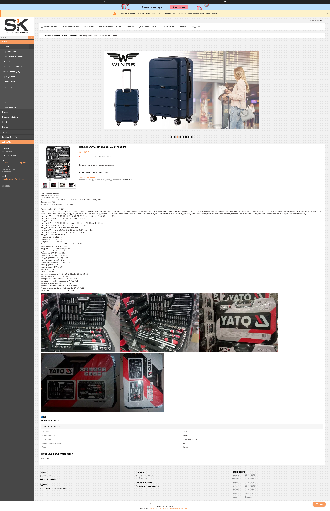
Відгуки (4, 132)
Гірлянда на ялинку (11, 77)
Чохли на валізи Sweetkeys (14, 56)
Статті (4, 122)
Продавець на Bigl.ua (165, 506)
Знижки (130, 26)
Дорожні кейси (9, 102)
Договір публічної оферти (12, 137)
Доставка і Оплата (149, 26)
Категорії (5, 46)
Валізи (6, 97)
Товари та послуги (52, 36)
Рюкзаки (6, 62)
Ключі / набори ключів (12, 67)
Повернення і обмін (10, 117)
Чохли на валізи (9, 107)
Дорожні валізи (9, 51)
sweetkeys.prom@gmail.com (13, 179)
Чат (321, 504)
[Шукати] (31, 38)
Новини (5, 112)
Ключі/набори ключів (110, 26)
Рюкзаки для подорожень (13, 92)
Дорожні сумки (9, 87)
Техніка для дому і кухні (12, 72)
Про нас (5, 127)
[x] (44, 417)
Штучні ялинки (9, 82)
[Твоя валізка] (17, 25)
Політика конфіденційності (180, 508)
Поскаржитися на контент (159, 508)
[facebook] (42, 417)
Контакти (169, 26)
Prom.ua (177, 504)
